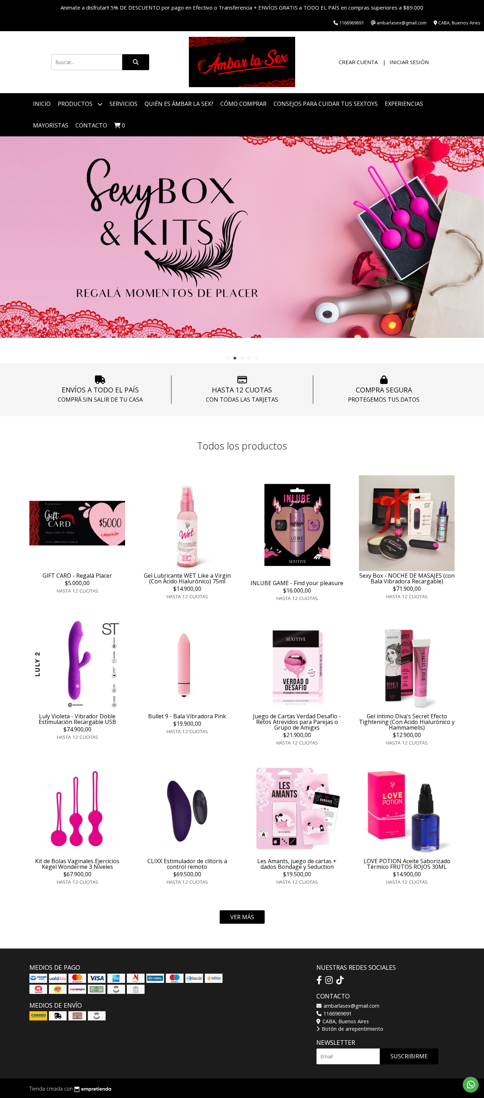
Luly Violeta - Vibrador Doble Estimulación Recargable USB (77, 719)
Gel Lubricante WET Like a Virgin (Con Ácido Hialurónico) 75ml (187, 578)
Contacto (91, 125)
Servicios (123, 104)
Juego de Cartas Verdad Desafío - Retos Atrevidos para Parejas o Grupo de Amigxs (297, 721)
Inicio (42, 104)
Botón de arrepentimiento (351, 1028)
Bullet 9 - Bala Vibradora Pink (187, 716)
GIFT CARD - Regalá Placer (77, 575)
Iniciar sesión (409, 62)
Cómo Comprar (243, 104)
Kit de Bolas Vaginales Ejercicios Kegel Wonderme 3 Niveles (77, 864)
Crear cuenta (358, 62)
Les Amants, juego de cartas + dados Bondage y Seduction (297, 864)
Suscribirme (409, 1056)
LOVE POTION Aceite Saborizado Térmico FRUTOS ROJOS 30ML (407, 864)
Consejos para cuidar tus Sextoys (326, 104)
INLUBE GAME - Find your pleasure (297, 583)
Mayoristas (50, 125)
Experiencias (404, 104)
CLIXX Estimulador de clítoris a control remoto (187, 864)
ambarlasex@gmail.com (350, 1005)
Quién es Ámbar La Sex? (179, 104)
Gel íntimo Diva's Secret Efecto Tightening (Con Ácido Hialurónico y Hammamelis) (407, 721)
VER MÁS (242, 917)
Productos (76, 104)
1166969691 (337, 1013)
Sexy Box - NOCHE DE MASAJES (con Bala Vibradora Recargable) (407, 578)
